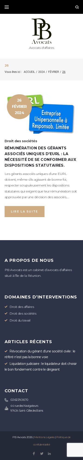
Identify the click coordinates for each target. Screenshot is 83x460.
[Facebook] (33, 454)
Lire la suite (24, 211)
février (53, 72)
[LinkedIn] (49, 453)
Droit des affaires (21, 307)
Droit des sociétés (21, 141)
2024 (41, 72)
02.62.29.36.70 (19, 399)
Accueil (29, 72)
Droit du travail (19, 320)
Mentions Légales (44, 437)
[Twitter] (41, 454)
